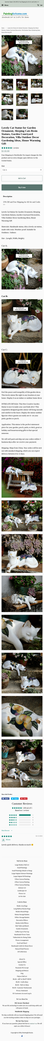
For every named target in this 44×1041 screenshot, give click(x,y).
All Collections (22, 952)
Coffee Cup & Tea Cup (22, 932)
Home (3, 28)
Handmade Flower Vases (22, 934)
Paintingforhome (27, 1033)
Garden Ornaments (22, 929)
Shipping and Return (22, 971)
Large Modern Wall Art (22, 865)
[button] (7, 148)
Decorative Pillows (22, 920)
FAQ (22, 973)
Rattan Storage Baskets (22, 914)
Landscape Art (22, 891)
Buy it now (22, 187)
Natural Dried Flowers (22, 949)
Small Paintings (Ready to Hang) (22, 871)
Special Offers (22, 962)
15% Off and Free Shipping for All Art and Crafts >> (21, 203)
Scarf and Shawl (22, 943)
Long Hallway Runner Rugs (22, 909)
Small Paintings (22, 868)
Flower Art (22, 893)
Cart (41, 5)
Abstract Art (22, 888)
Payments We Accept (22, 968)
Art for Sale (22, 896)
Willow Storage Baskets (22, 917)
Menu (6, 5)
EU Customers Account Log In (22, 993)
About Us (22, 959)
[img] (7, 836)
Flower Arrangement (22, 940)
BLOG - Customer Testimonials (22, 988)
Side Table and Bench (22, 926)
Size (3, 166)
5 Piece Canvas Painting (22, 885)
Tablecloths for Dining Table (22, 937)
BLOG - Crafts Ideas (22, 982)
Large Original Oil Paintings (22, 876)
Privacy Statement (22, 991)
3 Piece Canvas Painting (22, 879)
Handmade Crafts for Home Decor (22, 946)
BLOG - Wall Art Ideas (22, 985)
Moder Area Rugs (22, 906)
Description (7, 196)
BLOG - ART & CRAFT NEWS (22, 979)
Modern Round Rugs (22, 911)
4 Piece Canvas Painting (22, 882)
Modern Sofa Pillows (22, 923)
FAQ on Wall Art (22, 976)
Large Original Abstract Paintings (22, 873)
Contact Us (22, 965)
